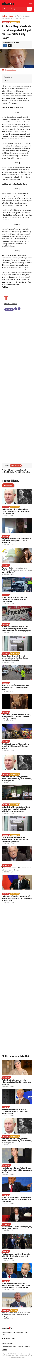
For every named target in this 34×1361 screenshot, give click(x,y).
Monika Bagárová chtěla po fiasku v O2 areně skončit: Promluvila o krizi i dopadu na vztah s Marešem (17, 1170)
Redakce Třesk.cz (8, 42)
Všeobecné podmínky (23, 1347)
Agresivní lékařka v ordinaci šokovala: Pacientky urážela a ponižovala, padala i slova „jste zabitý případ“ (17, 570)
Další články (8, 485)
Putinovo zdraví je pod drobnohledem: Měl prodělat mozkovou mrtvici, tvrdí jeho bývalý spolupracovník (17, 898)
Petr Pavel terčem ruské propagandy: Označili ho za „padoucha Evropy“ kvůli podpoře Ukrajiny (14, 1111)
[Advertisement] (17, 388)
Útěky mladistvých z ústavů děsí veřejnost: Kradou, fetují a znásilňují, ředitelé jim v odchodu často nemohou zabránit (16, 809)
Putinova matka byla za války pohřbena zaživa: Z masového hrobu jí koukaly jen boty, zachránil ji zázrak (17, 511)
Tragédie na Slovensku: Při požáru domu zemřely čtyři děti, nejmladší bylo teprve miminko (15, 746)
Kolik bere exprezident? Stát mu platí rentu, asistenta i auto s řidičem (17, 869)
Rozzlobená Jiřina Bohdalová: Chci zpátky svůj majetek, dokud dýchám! (17, 1228)
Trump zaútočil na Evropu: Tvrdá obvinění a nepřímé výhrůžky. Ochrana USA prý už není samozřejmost (16, 1199)
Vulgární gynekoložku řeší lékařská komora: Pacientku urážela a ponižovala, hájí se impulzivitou (16, 541)
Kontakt (4, 1350)
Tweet (7, 465)
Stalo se (11, 16)
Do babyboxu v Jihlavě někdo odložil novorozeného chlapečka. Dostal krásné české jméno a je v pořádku (15, 658)
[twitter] (10, 45)
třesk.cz (4, 16)
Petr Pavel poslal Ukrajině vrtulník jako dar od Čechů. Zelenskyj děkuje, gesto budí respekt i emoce (16, 1256)
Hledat (29, 9)
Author (7, 80)
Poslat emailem (16, 465)
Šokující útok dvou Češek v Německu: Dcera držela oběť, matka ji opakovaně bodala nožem (16, 687)
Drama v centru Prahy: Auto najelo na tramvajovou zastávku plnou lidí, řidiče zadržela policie (14, 599)
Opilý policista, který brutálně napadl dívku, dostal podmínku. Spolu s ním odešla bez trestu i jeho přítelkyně (16, 717)
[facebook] (5, 45)
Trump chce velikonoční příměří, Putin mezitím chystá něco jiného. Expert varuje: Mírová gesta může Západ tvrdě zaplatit (16, 1285)
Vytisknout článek (10, 70)
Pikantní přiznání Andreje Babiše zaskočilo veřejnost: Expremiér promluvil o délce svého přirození (16, 1315)
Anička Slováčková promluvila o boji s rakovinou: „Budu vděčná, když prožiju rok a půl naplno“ (16, 1082)
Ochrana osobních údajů (9, 1347)
